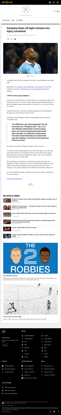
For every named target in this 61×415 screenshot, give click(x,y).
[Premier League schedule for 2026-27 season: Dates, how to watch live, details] (7, 236)
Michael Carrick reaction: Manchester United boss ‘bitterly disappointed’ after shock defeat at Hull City (33, 221)
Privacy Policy (44, 401)
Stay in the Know (6, 337)
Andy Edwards (15, 216)
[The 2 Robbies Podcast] (30, 258)
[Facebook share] (8, 39)
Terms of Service (22, 403)
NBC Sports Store (26, 401)
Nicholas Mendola (16, 202)
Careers (8, 401)
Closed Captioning (15, 401)
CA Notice (16, 403)
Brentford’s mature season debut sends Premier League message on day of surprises (34, 199)
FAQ (20, 401)
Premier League (5, 20)
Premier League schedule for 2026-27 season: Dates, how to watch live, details (33, 235)
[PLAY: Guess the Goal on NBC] (30, 299)
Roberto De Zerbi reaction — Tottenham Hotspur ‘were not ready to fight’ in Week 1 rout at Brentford (34, 207)
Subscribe (5, 345)
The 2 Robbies (19, 20)
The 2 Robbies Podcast (10, 275)
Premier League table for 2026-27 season (24, 227)
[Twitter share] (11, 39)
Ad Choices (38, 401)
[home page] (7, 2)
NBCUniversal (10, 405)
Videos (12, 20)
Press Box (33, 401)
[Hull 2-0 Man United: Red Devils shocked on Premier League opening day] (7, 215)
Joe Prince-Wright (12, 35)
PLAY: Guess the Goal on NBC (12, 316)
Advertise (4, 401)
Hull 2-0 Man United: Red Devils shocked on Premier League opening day (34, 213)
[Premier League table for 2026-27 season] (7, 229)
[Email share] (15, 39)
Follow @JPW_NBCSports (14, 179)
